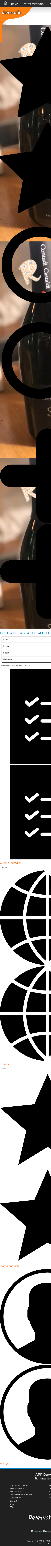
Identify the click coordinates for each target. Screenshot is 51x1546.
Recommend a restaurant (21, 1495)
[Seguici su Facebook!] (37, 1531)
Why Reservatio (34, 4)
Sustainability (15, 1498)
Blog (12, 1504)
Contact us (14, 1501)
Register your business (20, 1485)
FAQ (12, 1507)
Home (14, 4)
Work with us (15, 1491)
